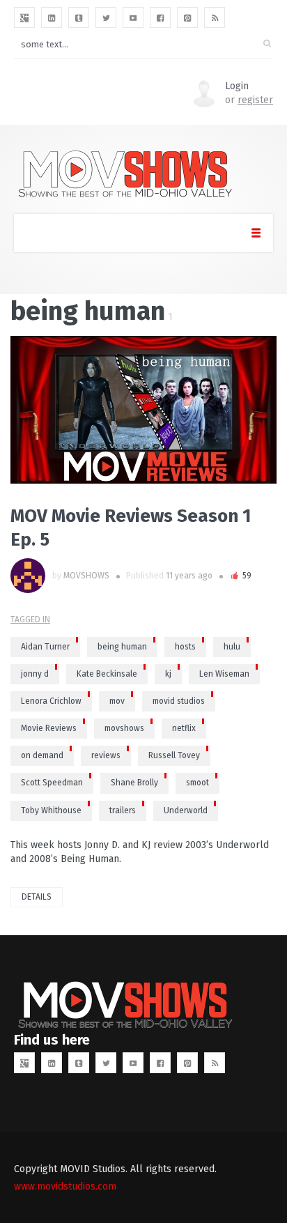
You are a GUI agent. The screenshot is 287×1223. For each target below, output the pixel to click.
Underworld (186, 810)
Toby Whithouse (51, 810)
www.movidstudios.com (65, 1186)
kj (168, 674)
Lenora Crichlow (51, 701)
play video (31, 409)
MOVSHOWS (86, 575)
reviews (106, 755)
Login (237, 86)
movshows (124, 728)
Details (37, 897)
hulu (232, 647)
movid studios (179, 701)
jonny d (35, 674)
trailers (122, 810)
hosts (185, 647)
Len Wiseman (224, 674)
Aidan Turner (45, 647)
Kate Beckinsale (107, 674)
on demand (42, 755)
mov (117, 701)
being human (122, 647)
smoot (197, 782)
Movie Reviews (49, 728)
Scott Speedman (52, 782)
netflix (184, 728)
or (249, 100)
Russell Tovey (174, 755)
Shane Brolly (134, 782)
